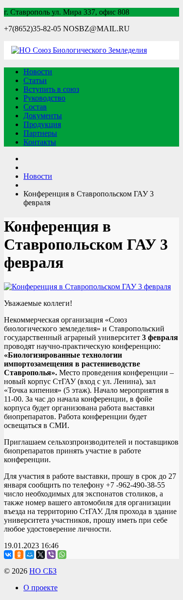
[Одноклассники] (19, 554)
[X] (40, 554)
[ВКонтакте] (8, 554)
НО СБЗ (43, 571)
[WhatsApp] (62, 554)
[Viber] (51, 554)
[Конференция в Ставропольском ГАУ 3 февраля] (87, 286)
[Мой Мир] (29, 554)
